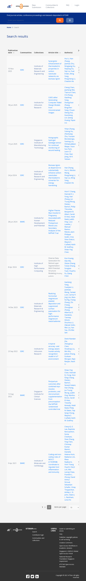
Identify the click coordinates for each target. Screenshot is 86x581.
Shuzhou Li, (69, 322)
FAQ (67, 5)
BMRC (22, 222)
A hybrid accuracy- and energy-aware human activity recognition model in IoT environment (54, 351)
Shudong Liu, (69, 349)
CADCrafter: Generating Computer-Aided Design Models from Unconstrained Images (54, 105)
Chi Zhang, (68, 95)
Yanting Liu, (69, 141)
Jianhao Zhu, (69, 63)
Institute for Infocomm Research (39, 105)
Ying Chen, (68, 442)
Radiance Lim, (69, 457)
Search (34, 532)
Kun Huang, (69, 258)
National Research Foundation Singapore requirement (66, 559)
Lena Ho (67, 500)
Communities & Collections (52, 6)
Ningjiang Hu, (69, 66)
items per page (60, 507)
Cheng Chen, (69, 87)
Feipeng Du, (69, 69)
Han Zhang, (69, 168)
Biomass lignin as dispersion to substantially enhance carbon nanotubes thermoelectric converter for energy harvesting (54, 175)
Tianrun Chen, (70, 92)
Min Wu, (67, 351)
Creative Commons (65, 543)
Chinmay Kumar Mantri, (67, 446)
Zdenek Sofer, (70, 325)
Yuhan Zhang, (70, 266)
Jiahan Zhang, (69, 354)
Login (77, 5)
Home (9, 27)
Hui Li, (67, 58)
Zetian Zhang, (70, 263)
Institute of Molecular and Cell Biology (39, 463)
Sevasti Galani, (70, 385)
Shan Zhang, (69, 439)
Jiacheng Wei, (69, 90)
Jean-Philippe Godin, (69, 234)
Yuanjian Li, (69, 287)
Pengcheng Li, (70, 79)
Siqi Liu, (67, 71)
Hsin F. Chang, (70, 191)
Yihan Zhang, (69, 129)
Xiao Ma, (67, 261)
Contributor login (38, 535)
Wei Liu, (67, 327)
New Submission (36, 6)
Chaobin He (69, 81)
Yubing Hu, (68, 131)
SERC (22, 70)
